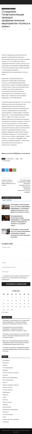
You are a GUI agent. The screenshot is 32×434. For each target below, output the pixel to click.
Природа (5, 404)
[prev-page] (2, 241)
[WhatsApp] (14, 170)
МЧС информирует (8, 380)
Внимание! (6, 363)
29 (8, 310)
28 (3, 310)
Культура (5, 375)
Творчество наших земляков (11, 419)
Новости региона (7, 387)
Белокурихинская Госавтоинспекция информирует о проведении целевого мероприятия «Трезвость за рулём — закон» (15, 329)
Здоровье (5, 370)
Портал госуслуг (7, 402)
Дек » (7, 312)
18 (20, 303)
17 (16, 303)
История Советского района (11, 372)
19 (24, 303)
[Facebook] (3, 170)
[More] (18, 170)
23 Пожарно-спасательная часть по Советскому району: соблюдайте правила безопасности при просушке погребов (20, 233)
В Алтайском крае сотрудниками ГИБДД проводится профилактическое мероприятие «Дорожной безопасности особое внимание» (23, 186)
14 (3, 303)
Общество (13, 8)
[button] (2, 2)
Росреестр (5, 412)
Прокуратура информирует (10, 409)
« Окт (3, 312)
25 (20, 306)
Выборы (5, 365)
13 (28, 300)
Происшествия (7, 407)
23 (12, 306)
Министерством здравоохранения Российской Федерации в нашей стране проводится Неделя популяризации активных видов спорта (16, 342)
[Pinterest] (10, 170)
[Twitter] (7, 170)
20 (28, 303)
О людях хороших (8, 390)
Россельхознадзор (8, 414)
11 (20, 300)
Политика (5, 399)
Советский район (6, 160)
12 (24, 300)
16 (12, 303)
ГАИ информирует (11, 6)
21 (3, 306)
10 (16, 300)
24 (16, 306)
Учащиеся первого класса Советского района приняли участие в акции (9, 182)
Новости (5, 382)
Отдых (4, 397)
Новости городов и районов (10, 385)
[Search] (29, 2)
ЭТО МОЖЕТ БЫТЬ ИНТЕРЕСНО (11, 198)
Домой (3, 6)
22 (8, 306)
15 (8, 303)
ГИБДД (16, 158)
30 (12, 310)
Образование (6, 392)
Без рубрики (6, 360)
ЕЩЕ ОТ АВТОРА (7, 200)
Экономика (6, 422)
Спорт (4, 417)
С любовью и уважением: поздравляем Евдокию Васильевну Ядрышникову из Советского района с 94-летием (16, 349)
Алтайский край (10, 158)
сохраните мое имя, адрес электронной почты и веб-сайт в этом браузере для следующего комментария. (16, 277)
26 (24, 306)
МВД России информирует (10, 377)
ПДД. (21, 158)
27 (28, 306)
